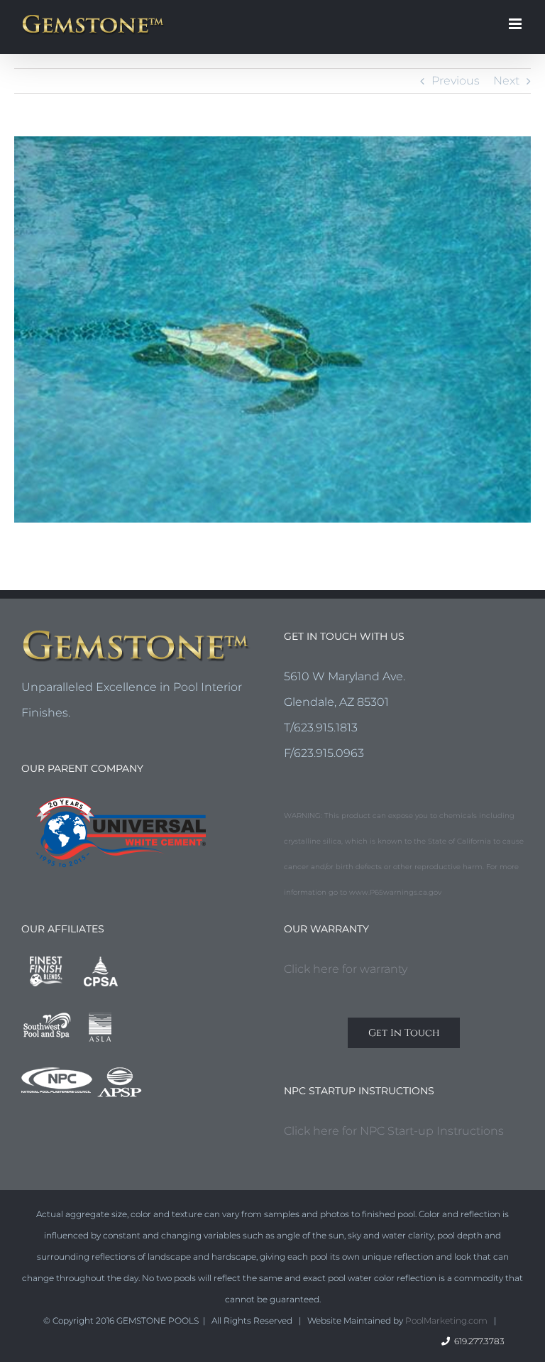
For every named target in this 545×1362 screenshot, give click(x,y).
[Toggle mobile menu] (516, 23)
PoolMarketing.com (446, 1320)
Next (506, 80)
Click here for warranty (345, 969)
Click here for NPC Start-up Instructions (394, 1131)
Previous (455, 80)
